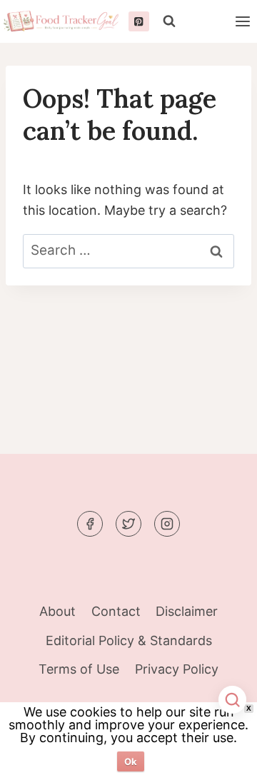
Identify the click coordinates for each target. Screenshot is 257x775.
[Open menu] (242, 21)
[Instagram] (167, 524)
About (57, 611)
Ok (130, 761)
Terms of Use (79, 669)
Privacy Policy (176, 669)
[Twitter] (128, 524)
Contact (116, 611)
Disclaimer (187, 611)
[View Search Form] (169, 21)
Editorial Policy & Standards (129, 640)
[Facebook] (90, 524)
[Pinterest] (138, 21)
